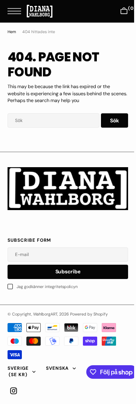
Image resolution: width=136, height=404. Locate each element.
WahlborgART (45, 314)
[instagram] (14, 391)
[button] (16, 11)
